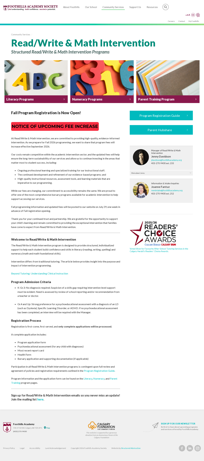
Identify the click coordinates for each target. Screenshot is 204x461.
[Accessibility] (193, 15)
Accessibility (34, 448)
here (40, 399)
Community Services (113, 7)
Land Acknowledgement (55, 448)
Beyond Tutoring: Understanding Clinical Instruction (39, 273)
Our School (91, 7)
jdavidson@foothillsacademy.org (166, 160)
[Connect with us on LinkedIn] (190, 448)
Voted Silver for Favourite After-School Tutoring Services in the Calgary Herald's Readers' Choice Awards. (159, 250)
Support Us (135, 7)
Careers (171, 21)
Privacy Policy (9, 448)
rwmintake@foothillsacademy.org (166, 190)
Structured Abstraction (131, 448)
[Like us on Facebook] (182, 448)
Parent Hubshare (160, 130)
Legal (22, 448)
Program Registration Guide (99, 370)
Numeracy (99, 378)
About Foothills (71, 7)
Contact (181, 21)
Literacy (88, 378)
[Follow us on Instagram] (197, 448)
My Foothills (194, 21)
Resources (152, 7)
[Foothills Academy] (30, 8)
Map (48, 428)
